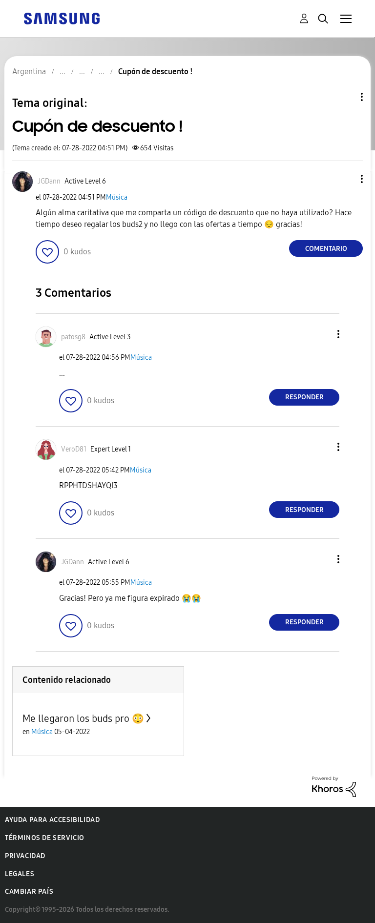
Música (116, 197)
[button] (345, 178)
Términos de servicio (44, 838)
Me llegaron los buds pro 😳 (83, 718)
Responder (304, 397)
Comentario (326, 249)
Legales (19, 874)
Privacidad (25, 856)
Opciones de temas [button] (345, 96)
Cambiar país (29, 891)
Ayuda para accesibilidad (52, 820)
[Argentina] (61, 17)
